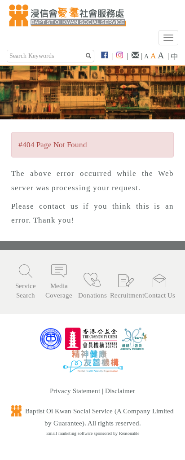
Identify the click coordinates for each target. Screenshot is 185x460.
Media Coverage (58, 290)
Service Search (25, 290)
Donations (92, 295)
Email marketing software (70, 433)
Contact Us (159, 295)
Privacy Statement (75, 390)
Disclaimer (120, 390)
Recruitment (126, 295)
